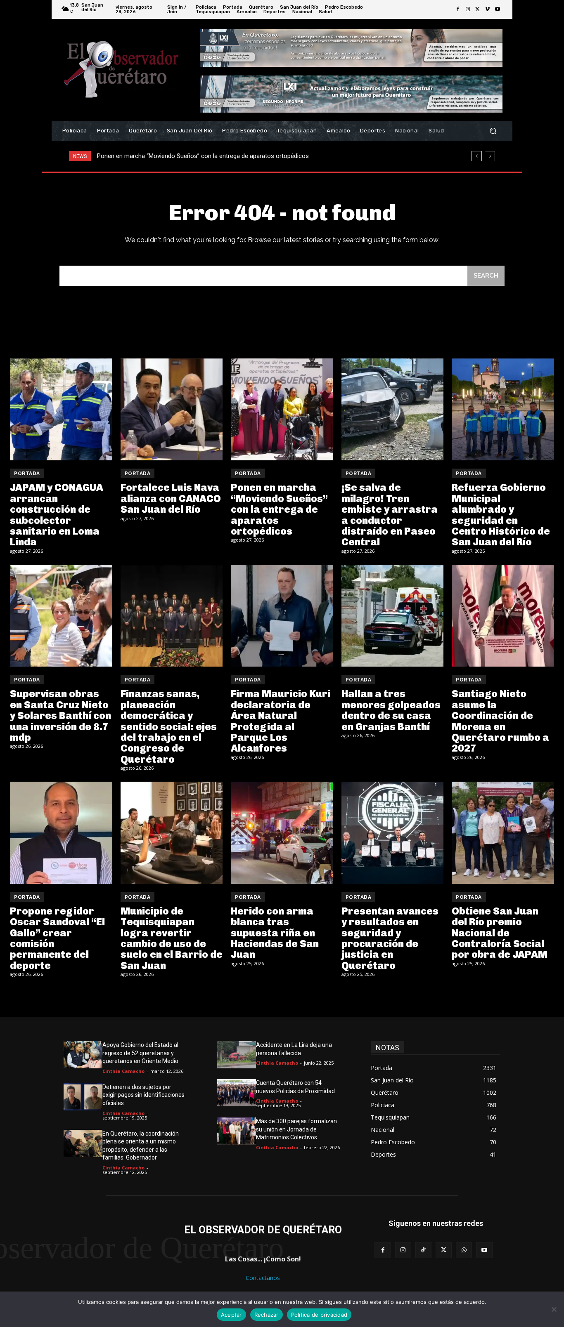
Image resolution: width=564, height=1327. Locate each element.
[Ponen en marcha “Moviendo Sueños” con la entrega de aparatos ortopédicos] (282, 409)
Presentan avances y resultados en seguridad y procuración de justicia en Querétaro (389, 938)
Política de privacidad (319, 1314)
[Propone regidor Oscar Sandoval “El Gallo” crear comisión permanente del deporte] (61, 833)
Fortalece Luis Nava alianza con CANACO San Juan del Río (171, 498)
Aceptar (231, 1314)
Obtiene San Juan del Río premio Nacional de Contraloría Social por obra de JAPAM (499, 933)
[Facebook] (458, 9)
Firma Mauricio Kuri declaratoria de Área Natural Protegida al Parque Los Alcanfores (280, 721)
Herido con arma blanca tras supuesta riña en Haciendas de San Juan (275, 933)
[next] (490, 156)
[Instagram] (468, 9)
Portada (27, 473)
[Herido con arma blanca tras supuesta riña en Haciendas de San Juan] (282, 833)
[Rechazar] (554, 1309)
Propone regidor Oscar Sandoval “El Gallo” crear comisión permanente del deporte (57, 938)
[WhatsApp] (464, 1250)
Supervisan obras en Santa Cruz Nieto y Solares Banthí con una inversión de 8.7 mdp (60, 715)
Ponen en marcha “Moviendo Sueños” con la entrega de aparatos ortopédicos (279, 509)
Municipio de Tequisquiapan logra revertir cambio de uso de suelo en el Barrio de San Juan (172, 938)
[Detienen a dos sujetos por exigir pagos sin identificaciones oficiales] (83, 1096)
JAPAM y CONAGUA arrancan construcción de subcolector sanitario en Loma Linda (56, 514)
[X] (478, 9)
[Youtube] (497, 9)
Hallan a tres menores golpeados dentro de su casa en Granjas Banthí (391, 710)
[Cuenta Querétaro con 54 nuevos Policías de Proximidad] (236, 1092)
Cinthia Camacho (123, 1071)
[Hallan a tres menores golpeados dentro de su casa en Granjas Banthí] (392, 616)
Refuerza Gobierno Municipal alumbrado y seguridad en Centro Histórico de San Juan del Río (501, 514)
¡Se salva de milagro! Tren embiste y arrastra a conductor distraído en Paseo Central (211, 156)
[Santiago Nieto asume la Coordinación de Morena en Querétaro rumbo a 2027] (503, 616)
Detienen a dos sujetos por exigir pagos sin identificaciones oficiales (143, 1095)
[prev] (477, 156)
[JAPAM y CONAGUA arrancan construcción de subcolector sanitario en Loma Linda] (61, 409)
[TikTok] (423, 1250)
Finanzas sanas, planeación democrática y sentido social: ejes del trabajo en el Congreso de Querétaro (169, 726)
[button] (492, 131)
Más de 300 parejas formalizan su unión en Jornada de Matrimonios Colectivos (296, 1129)
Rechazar (266, 1314)
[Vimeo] (488, 9)
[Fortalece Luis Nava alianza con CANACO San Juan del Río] (172, 409)
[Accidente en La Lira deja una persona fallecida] (236, 1054)
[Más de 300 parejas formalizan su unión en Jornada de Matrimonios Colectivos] (236, 1131)
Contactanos (263, 1278)
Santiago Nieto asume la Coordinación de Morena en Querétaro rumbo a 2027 (500, 721)
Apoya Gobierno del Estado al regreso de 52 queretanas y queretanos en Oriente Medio (140, 1053)
